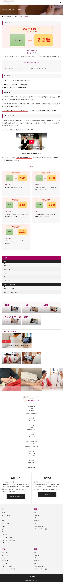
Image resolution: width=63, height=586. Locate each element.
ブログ (4, 531)
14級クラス (36, 555)
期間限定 (6, 341)
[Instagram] (30, 576)
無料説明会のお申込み (16, 496)
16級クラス (5, 563)
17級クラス (5, 560)
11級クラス (36, 563)
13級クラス (36, 558)
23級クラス (7, 273)
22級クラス (7, 276)
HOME (3, 509)
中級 (7, 549)
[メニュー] (60, 2)
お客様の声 (5, 529)
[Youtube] (33, 576)
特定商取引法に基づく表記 (8, 540)
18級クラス (5, 558)
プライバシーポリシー (7, 537)
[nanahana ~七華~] (8, 2)
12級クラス (36, 560)
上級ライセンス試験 (38, 566)
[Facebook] (28, 576)
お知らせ (4, 534)
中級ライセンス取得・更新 (8, 569)
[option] (17, 340)
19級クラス (5, 555)
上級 (38, 549)
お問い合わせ (5, 542)
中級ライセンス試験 (7, 566)
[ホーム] (2, 16)
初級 (37, 509)
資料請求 (47, 494)
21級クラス (7, 280)
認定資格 (4, 520)
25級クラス (7, 265)
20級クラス (5, 552)
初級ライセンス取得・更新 (10, 292)
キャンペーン (5, 523)
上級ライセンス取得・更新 (40, 569)
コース (4, 518)
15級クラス (36, 552)
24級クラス (7, 269)
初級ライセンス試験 (9, 288)
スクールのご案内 (6, 515)
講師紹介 (4, 526)
